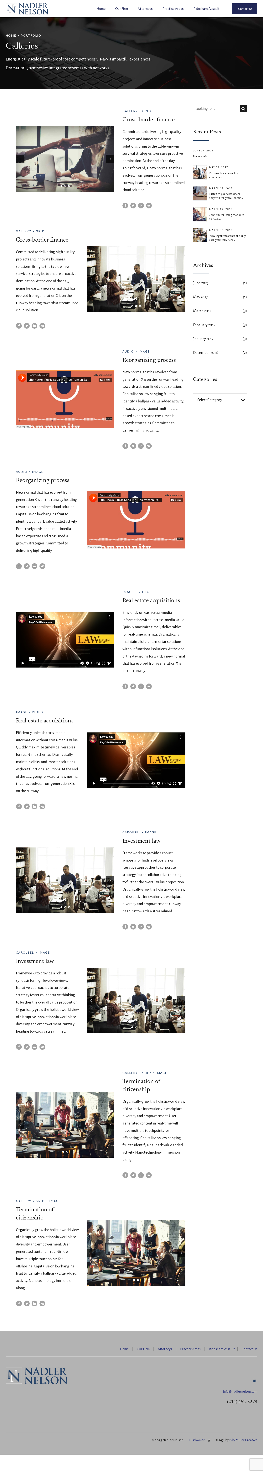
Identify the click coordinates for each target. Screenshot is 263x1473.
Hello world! (200, 156)
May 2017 (200, 297)
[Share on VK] (149, 205)
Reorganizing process (149, 360)
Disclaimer (197, 1440)
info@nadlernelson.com (240, 1391)
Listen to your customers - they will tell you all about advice (225, 198)
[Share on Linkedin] (141, 205)
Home (101, 9)
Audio (128, 351)
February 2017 (204, 325)
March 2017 (202, 311)
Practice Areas (173, 9)
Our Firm (121, 9)
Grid (146, 111)
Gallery (130, 111)
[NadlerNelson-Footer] (36, 1375)
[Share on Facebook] (125, 205)
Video (144, 592)
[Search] (243, 108)
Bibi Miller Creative (243, 1440)
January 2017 (203, 339)
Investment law (141, 841)
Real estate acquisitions (151, 601)
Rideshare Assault (206, 9)
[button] (20, 159)
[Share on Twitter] (133, 205)
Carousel (131, 832)
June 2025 (201, 283)
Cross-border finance (148, 120)
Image (144, 351)
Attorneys (145, 9)
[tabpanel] (65, 159)
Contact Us (249, 1349)
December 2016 (205, 353)
